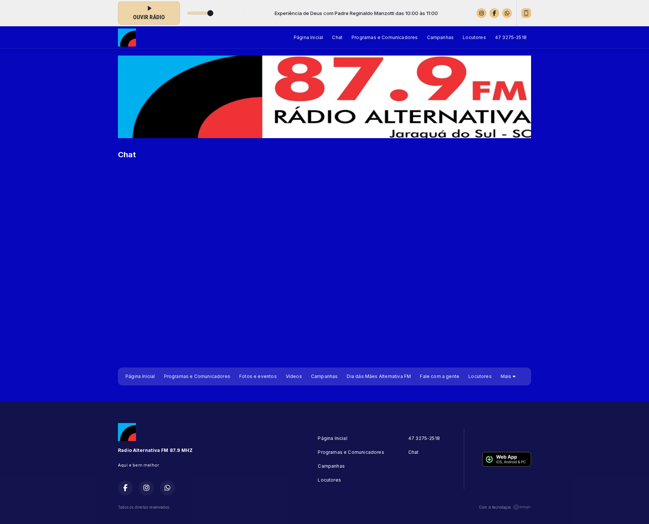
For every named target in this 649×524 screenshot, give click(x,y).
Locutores (474, 37)
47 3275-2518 (511, 37)
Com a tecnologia (495, 507)
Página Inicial (308, 37)
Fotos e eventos (258, 376)
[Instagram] (481, 13)
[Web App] (526, 13)
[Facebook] (494, 13)
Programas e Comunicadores (385, 37)
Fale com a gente (439, 376)
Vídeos (294, 376)
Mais (507, 376)
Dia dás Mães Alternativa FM (379, 376)
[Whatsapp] (507, 13)
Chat (337, 37)
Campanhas (440, 37)
